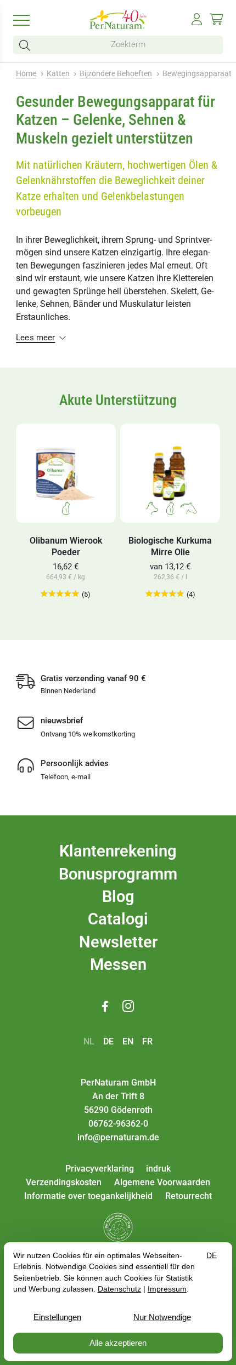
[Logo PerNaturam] (118, 26)
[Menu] (28, 19)
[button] (27, 45)
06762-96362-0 (118, 1123)
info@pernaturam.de (118, 1137)
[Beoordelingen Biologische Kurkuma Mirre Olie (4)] (164, 594)
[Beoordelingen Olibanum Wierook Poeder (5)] (60, 594)
